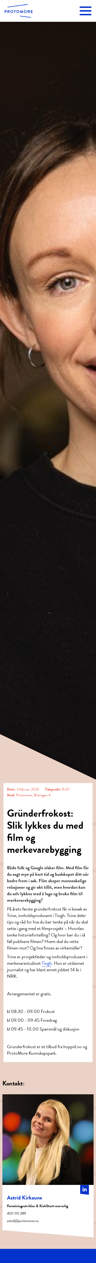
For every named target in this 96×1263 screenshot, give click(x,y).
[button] (85, 10)
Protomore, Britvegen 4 (33, 795)
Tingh (47, 963)
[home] (19, 10)
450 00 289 (16, 1213)
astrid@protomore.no (23, 1220)
